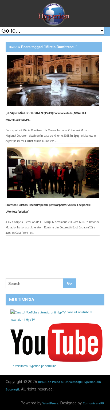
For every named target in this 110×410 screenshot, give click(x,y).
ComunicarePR (93, 403)
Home (13, 47)
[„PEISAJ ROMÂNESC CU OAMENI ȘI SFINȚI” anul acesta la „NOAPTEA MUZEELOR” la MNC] (52, 81)
